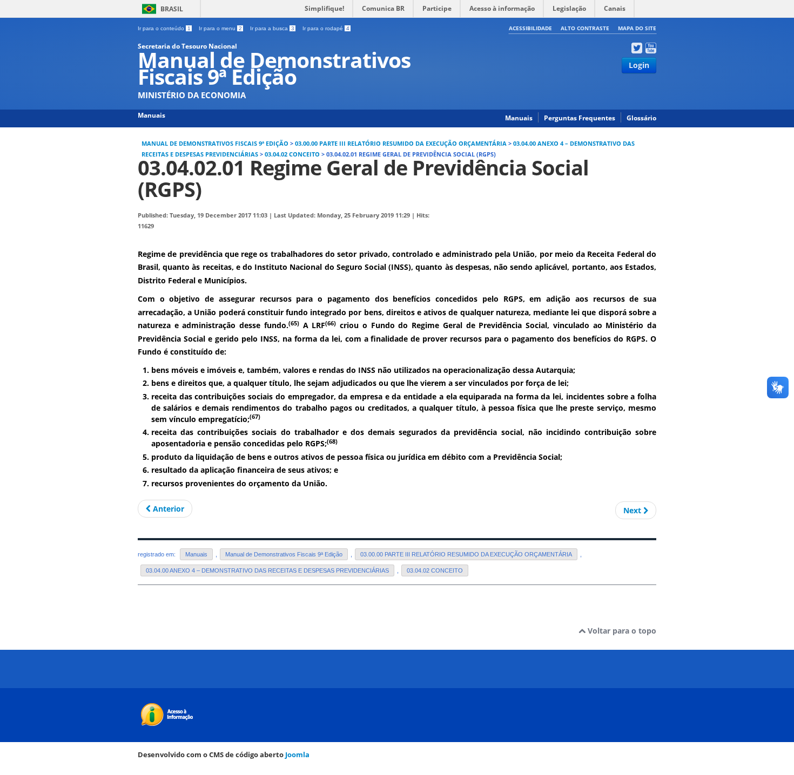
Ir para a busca (272, 28)
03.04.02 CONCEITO (292, 154)
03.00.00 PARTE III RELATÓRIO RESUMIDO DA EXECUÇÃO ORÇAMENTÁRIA (401, 143)
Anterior (167, 509)
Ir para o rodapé (325, 28)
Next (633, 510)
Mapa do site (637, 28)
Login (639, 65)
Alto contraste (585, 28)
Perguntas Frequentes (579, 118)
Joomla (297, 754)
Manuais (519, 118)
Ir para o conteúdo (164, 28)
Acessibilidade (530, 28)
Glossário (641, 118)
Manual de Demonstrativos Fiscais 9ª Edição (215, 143)
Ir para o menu (220, 28)
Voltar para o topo (621, 631)
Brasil (171, 8)
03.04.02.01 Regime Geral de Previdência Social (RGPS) (363, 178)
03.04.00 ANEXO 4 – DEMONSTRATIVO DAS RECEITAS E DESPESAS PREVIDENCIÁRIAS (267, 570)
